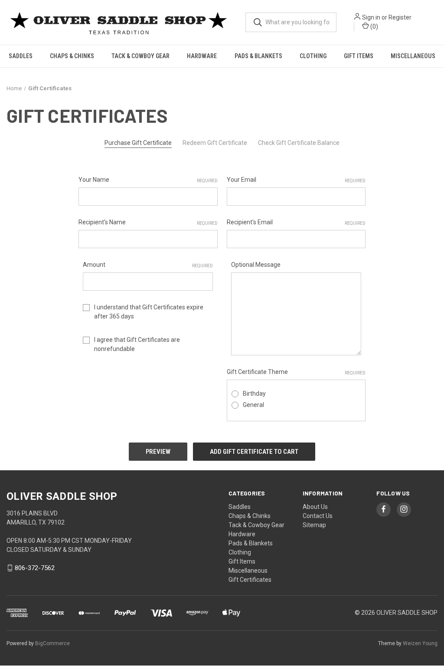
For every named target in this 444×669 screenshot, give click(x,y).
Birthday (254, 393)
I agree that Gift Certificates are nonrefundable (137, 344)
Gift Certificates (250, 579)
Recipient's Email (296, 222)
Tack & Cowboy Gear (140, 55)
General (253, 404)
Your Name (148, 179)
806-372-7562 (35, 568)
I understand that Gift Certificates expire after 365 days (148, 312)
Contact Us (318, 515)
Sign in (371, 17)
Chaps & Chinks (72, 55)
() (373, 26)
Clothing (313, 55)
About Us (315, 506)
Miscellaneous (413, 55)
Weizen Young (420, 643)
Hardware (202, 55)
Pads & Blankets (258, 55)
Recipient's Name (148, 222)
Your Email (296, 179)
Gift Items (358, 55)
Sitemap (314, 524)
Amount (148, 264)
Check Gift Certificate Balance (299, 142)
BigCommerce (52, 643)
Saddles (21, 55)
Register (399, 17)
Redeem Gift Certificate (215, 142)
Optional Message (256, 264)
